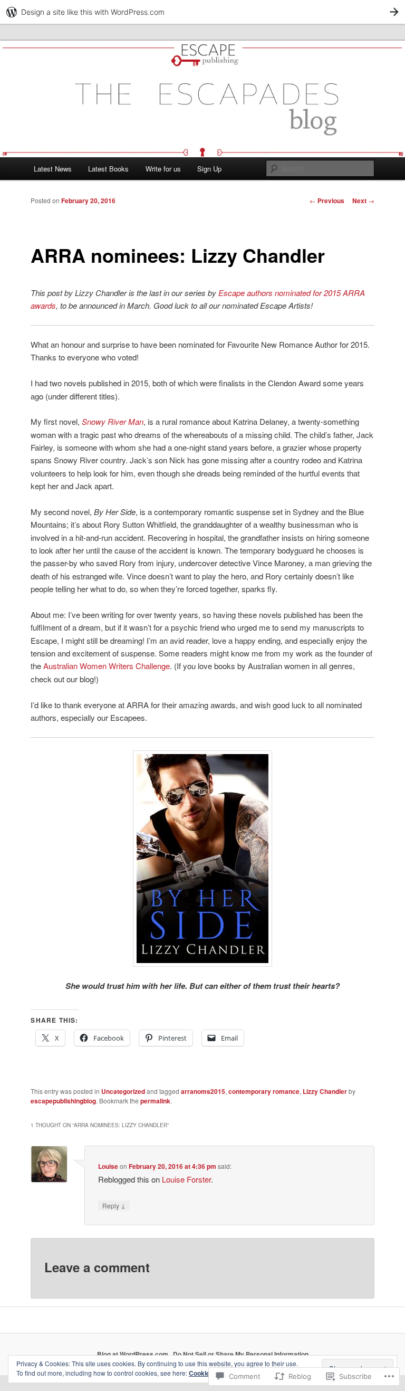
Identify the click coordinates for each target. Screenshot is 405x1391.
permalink (155, 1101)
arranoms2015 (203, 1091)
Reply (114, 1205)
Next (363, 200)
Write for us (163, 169)
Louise (108, 1166)
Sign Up (209, 169)
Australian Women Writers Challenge (106, 665)
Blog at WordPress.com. (133, 1354)
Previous (327, 200)
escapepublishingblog (63, 1101)
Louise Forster (186, 1179)
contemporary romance (264, 1091)
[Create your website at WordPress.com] (202, 12)
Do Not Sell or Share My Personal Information (240, 1354)
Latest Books (108, 169)
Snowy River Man (112, 421)
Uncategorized (123, 1091)
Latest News (53, 169)
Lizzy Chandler (325, 1091)
